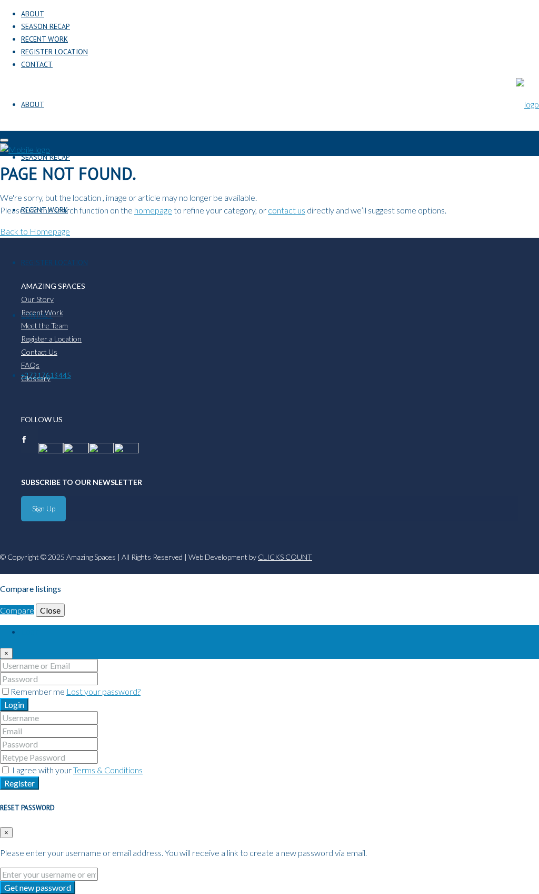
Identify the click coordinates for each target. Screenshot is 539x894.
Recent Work (42, 312)
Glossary (36, 378)
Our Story (37, 299)
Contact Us (39, 351)
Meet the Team (44, 325)
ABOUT (32, 13)
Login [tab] (30, 631)
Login (14, 704)
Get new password (37, 887)
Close (50, 610)
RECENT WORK (44, 39)
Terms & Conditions (108, 770)
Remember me (38, 691)
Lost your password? (103, 691)
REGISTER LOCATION (54, 51)
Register (19, 783)
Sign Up (43, 508)
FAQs (30, 365)
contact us (286, 210)
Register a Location (51, 338)
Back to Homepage (35, 231)
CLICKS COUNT (285, 556)
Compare (17, 610)
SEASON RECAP (45, 26)
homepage (153, 210)
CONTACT (37, 64)
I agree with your (77, 770)
